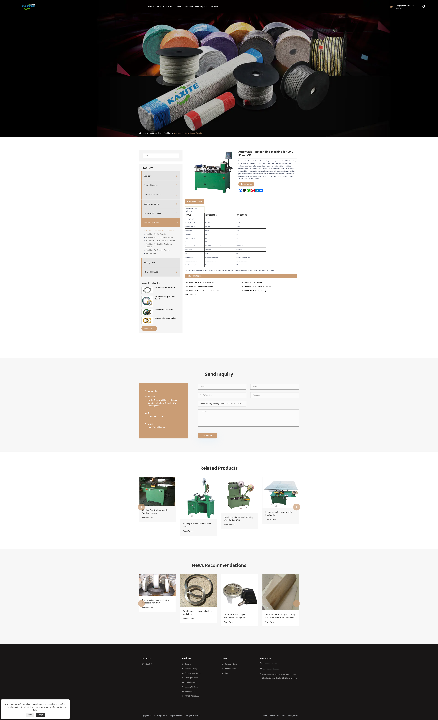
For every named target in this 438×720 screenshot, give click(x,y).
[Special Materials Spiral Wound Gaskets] (147, 301)
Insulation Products (152, 213)
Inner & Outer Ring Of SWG (164, 310)
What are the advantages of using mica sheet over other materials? (239, 616)
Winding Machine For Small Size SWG (156, 525)
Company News (231, 664)
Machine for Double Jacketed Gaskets (160, 241)
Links (265, 715)
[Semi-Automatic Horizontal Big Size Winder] (239, 492)
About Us (160, 6)
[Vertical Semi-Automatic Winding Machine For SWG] (198, 495)
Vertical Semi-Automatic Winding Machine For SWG (197, 519)
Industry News (230, 668)
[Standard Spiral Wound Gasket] (147, 320)
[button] (141, 507)
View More (148, 328)
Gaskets (147, 176)
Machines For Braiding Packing (158, 250)
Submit (207, 435)
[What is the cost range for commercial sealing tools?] (198, 592)
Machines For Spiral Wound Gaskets (188, 133)
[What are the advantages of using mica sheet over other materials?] (239, 592)
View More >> (147, 531)
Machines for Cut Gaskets (156, 234)
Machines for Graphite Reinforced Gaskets (159, 245)
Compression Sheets (153, 194)
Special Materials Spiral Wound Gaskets (165, 298)
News (179, 6)
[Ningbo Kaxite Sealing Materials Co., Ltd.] (28, 7)
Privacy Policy (292, 715)
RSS (278, 715)
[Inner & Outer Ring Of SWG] (147, 312)
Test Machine (151, 253)
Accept (40, 714)
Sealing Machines (164, 133)
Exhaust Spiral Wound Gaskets (165, 288)
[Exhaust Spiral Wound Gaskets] (147, 290)
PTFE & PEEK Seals (151, 272)
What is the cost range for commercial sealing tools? (194, 616)
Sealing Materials (151, 204)
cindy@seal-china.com (405, 6)
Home (151, 6)
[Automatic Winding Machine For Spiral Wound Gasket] (280, 496)
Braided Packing (151, 185)
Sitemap (272, 715)
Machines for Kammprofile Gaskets (159, 237)
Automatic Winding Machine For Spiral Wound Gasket (279, 522)
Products (170, 6)
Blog (226, 673)
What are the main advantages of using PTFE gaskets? (279, 602)
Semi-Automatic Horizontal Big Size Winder (237, 513)
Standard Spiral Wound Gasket (165, 318)
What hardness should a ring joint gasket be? (156, 613)
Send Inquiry (201, 6)
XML (283, 715)
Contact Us (214, 6)
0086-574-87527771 (155, 416)
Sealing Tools (149, 262)
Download (188, 6)
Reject (30, 714)
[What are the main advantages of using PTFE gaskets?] (280, 585)
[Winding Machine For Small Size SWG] (157, 498)
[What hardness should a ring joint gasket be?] (157, 590)
